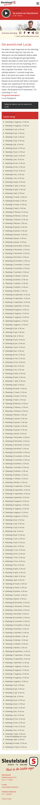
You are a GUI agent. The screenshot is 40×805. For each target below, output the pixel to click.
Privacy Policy (6, 799)
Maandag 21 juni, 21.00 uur (15, 539)
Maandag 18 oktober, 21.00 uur (16, 475)
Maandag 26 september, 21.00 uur (17, 295)
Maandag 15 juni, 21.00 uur (15, 708)
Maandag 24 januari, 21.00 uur (16, 422)
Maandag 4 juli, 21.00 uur (14, 336)
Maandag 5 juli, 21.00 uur (14, 531)
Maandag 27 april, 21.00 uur (15, 734)
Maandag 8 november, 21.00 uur (17, 464)
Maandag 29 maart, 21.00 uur (16, 584)
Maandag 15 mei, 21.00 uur (15, 171)
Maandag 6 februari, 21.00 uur (16, 223)
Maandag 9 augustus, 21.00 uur (16, 512)
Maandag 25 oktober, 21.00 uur (16, 471)
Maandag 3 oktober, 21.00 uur (16, 291)
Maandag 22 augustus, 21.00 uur (17, 313)
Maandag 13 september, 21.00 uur (17, 494)
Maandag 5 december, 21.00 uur (17, 257)
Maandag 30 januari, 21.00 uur (16, 227)
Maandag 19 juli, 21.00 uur (14, 524)
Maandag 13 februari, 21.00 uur (16, 219)
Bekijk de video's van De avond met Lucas (18, 105)
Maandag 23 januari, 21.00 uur (16, 231)
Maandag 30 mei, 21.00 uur (15, 355)
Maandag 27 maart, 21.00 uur (16, 197)
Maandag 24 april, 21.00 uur (15, 182)
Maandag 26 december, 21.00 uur (17, 246)
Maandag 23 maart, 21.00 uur (16, 747)
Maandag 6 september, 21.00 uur (17, 497)
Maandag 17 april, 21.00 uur (15, 186)
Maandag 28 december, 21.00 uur (17, 602)
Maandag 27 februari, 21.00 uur (16, 212)
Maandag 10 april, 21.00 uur (15, 189)
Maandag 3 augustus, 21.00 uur (16, 681)
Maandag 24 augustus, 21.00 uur (17, 670)
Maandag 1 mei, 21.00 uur (14, 178)
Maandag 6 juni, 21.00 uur (14, 351)
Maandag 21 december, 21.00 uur (17, 606)
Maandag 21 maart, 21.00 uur (16, 392)
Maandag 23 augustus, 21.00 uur (17, 505)
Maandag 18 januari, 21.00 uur (16, 591)
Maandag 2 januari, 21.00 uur (15, 242)
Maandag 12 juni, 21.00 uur (15, 156)
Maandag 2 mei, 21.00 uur (14, 370)
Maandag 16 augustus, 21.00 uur (17, 509)
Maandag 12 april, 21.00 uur (15, 576)
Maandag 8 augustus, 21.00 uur (16, 321)
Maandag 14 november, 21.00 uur (17, 268)
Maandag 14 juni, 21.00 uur (15, 542)
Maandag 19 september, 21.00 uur (17, 298)
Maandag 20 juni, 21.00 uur (15, 343)
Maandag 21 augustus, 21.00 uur (17, 122)
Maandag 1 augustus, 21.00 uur (16, 325)
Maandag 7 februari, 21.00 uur (16, 415)
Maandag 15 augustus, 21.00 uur (17, 317)
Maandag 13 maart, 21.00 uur (16, 204)
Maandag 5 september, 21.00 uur (17, 306)
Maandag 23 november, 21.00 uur (17, 621)
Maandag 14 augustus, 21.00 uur (17, 126)
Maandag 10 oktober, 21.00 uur (16, 287)
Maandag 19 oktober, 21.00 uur (16, 640)
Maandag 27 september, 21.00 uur (17, 486)
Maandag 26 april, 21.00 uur (15, 569)
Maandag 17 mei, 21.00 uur (15, 557)
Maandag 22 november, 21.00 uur (17, 456)
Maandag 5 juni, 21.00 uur (14, 159)
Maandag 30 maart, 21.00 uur (16, 743)
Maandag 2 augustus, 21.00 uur (16, 516)
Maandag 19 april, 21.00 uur (15, 572)
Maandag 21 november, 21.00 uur (17, 265)
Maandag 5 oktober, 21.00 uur (16, 648)
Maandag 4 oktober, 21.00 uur (16, 482)
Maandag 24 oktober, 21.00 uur (16, 280)
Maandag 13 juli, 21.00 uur (14, 693)
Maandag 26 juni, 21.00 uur (15, 148)
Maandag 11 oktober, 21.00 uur (16, 479)
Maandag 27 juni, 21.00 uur (15, 340)
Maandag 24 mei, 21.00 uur (15, 554)
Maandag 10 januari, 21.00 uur (16, 430)
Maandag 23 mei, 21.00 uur (15, 358)
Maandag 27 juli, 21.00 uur (14, 685)
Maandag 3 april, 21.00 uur (15, 193)
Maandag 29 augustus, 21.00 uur (17, 310)
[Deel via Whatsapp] (20, 33)
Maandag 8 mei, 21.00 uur (14, 174)
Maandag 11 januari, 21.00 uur (16, 595)
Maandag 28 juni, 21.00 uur (15, 535)
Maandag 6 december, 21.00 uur (17, 449)
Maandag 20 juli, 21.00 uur (14, 689)
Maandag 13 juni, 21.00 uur (15, 347)
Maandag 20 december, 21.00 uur (17, 441)
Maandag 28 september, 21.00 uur (17, 651)
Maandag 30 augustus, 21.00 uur (17, 501)
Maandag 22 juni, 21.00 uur (15, 704)
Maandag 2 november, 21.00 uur (17, 632)
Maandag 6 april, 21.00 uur (15, 739)
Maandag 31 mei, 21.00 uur (15, 550)
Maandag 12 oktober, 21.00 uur (16, 644)
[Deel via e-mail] (37, 33)
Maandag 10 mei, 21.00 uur (15, 561)
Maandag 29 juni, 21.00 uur (15, 700)
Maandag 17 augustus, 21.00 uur (17, 674)
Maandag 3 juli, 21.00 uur (14, 144)
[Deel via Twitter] (29, 33)
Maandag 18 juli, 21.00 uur (14, 332)
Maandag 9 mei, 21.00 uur (14, 366)
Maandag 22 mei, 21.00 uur (15, 167)
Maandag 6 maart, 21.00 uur (15, 208)
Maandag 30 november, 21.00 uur (17, 617)
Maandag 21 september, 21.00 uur (17, 655)
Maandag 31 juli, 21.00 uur (14, 129)
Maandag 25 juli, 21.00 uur (14, 328)
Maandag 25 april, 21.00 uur (15, 373)
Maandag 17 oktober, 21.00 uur (16, 283)
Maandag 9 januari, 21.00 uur (15, 238)
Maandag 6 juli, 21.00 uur (14, 696)
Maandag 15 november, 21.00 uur (17, 460)
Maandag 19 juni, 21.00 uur (15, 152)
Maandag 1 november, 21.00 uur (17, 467)
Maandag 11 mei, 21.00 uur (15, 726)
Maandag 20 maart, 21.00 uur (16, 201)
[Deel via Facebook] (24, 33)
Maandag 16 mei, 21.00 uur (15, 362)
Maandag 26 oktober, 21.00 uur (16, 636)
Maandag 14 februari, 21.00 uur (16, 411)
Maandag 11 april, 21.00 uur (15, 381)
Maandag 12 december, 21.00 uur (17, 253)
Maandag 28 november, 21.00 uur (17, 261)
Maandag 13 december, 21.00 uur (17, 445)
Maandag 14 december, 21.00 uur (17, 610)
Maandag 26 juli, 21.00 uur (14, 520)
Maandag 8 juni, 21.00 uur (14, 711)
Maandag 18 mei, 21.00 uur (15, 723)
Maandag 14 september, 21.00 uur (17, 659)
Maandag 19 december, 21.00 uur (17, 249)
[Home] (8, 3)
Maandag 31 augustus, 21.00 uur (17, 666)
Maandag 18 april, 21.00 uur (15, 377)
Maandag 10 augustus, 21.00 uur (17, 678)
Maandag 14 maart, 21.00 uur (16, 396)
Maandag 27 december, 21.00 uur (17, 437)
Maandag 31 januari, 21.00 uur (16, 418)
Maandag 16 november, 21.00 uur (17, 625)
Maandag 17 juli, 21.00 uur (14, 137)
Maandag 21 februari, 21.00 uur (16, 407)
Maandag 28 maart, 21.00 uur (16, 388)
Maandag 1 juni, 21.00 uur (14, 715)
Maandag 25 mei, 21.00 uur (15, 719)
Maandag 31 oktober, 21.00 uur (16, 276)
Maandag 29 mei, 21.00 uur (15, 163)
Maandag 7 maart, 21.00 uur (15, 400)
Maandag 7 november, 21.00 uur (17, 272)
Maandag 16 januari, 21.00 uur (16, 234)
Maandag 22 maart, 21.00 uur (16, 587)
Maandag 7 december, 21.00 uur (17, 614)
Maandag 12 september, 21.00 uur (17, 302)
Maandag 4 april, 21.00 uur (15, 385)
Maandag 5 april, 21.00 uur (15, 580)
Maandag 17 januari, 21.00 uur (16, 426)
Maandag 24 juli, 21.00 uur (14, 133)
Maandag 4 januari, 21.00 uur (15, 599)
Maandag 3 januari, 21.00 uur (15, 433)
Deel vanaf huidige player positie (27, 36)
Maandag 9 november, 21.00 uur (17, 629)
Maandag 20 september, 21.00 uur (17, 490)
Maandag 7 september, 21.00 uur (17, 663)
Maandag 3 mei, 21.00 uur (14, 565)
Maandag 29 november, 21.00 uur (17, 452)
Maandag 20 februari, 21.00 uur (16, 216)
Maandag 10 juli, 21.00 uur (14, 141)
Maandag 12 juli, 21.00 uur (14, 527)
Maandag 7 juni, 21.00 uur (14, 546)
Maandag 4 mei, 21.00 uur (14, 730)
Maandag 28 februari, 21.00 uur (16, 403)
